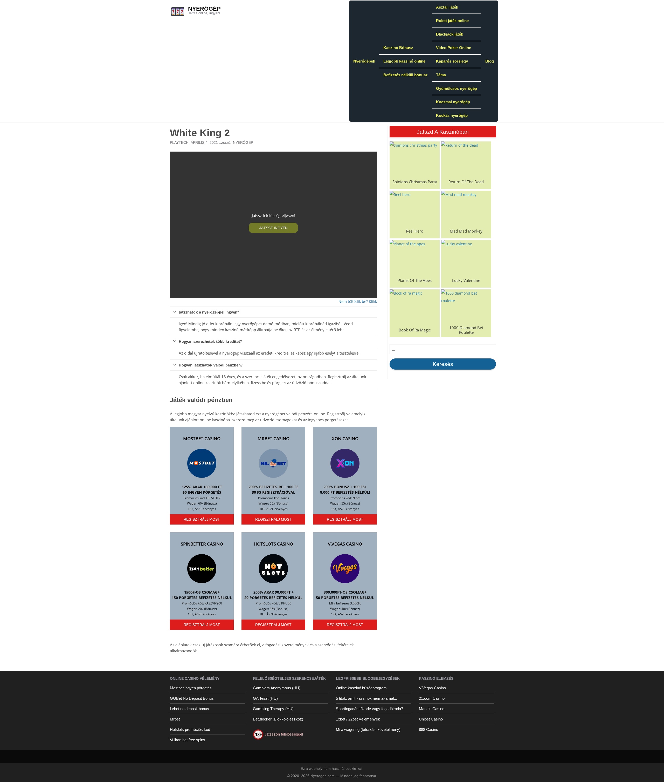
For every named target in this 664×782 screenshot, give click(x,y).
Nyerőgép (204, 8)
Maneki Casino (431, 708)
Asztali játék (447, 7)
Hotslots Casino (273, 544)
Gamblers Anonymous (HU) (276, 688)
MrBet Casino (273, 438)
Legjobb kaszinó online (404, 61)
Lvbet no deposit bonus (189, 708)
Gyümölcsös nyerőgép (456, 88)
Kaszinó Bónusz (398, 47)
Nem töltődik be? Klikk (357, 301)
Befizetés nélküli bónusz (405, 75)
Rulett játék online (452, 20)
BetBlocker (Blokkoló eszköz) (278, 719)
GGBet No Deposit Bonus (192, 698)
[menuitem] (364, 61)
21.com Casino (432, 698)
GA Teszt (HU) (265, 698)
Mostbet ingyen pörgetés (191, 688)
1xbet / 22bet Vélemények (358, 719)
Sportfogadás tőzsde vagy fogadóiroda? (369, 708)
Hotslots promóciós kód (190, 729)
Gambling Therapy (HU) (273, 708)
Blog (489, 61)
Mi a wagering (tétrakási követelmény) (368, 729)
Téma (441, 75)
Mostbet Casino (201, 438)
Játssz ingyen (273, 228)
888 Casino (428, 729)
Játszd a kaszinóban (443, 132)
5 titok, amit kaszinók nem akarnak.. (366, 698)
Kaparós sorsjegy (452, 61)
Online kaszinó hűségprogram (361, 688)
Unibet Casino (431, 719)
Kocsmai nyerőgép (453, 102)
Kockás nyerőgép (452, 115)
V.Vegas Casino (345, 544)
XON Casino (345, 438)
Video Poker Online (453, 47)
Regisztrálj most (202, 519)
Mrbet (175, 719)
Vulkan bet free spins (187, 740)
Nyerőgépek (364, 61)
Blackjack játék (449, 34)
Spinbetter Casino (202, 544)
